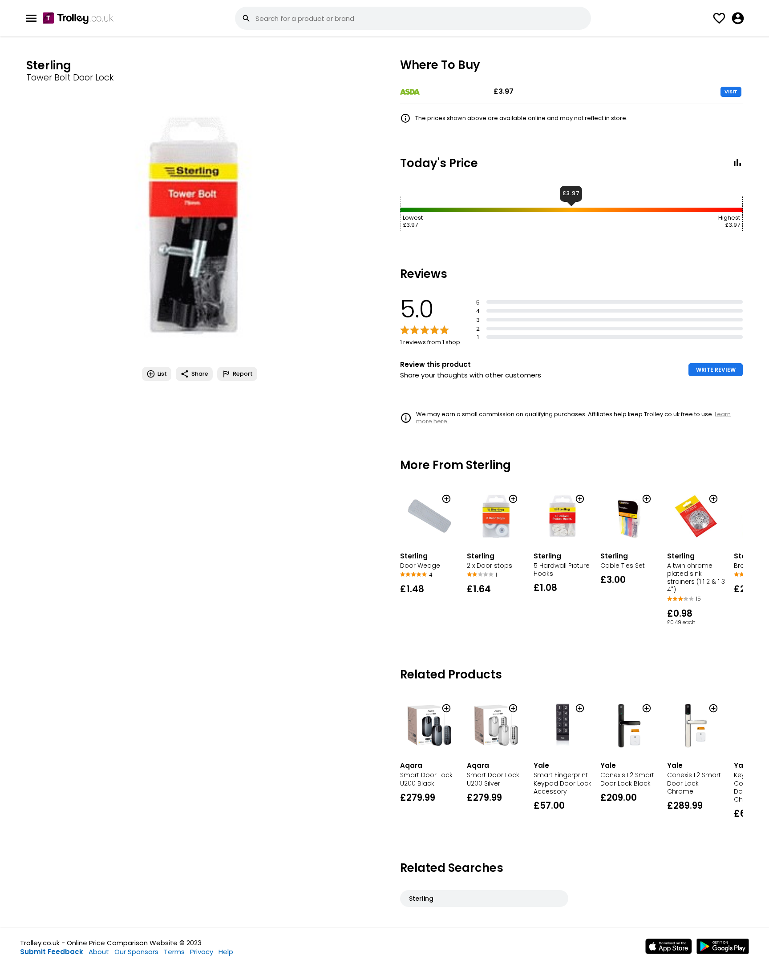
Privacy (201, 951)
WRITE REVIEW (716, 369)
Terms (174, 951)
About (99, 951)
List (162, 373)
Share (199, 373)
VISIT (730, 91)
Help (226, 951)
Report (243, 373)
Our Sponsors (136, 951)
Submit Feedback (51, 951)
